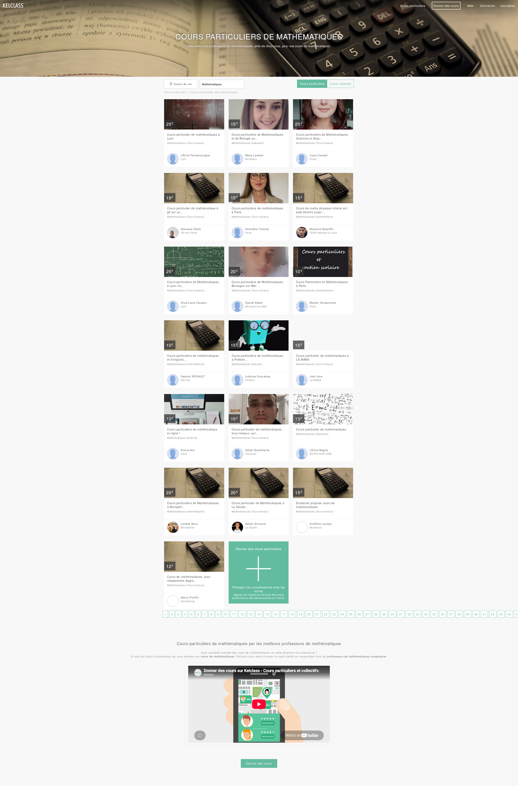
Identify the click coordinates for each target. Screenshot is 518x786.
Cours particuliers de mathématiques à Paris (257, 210)
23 (334, 614)
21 (317, 614)
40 (476, 614)
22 (325, 614)
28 (376, 614)
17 (284, 614)
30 (392, 614)
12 (242, 614)
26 (359, 614)
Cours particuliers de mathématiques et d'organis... (193, 357)
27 (367, 614)
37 (451, 614)
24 (342, 614)
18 (292, 614)
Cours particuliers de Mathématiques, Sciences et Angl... (322, 136)
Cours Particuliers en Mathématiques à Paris (322, 284)
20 (309, 614)
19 (300, 614)
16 (275, 614)
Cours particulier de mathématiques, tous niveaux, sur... (257, 431)
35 (434, 614)
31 (400, 614)
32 (409, 614)
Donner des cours (446, 6)
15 (267, 614)
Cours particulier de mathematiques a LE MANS (322, 357)
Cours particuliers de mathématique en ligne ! (192, 431)
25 (350, 614)
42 (492, 614)
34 (426, 614)
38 (459, 614)
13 (250, 614)
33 (417, 614)
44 (509, 614)
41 (484, 614)
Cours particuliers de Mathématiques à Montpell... (193, 505)
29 (384, 614)
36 (442, 614)
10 (225, 614)
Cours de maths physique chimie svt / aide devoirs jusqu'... (322, 210)
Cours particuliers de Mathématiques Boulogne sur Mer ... (257, 284)
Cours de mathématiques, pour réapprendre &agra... (189, 579)
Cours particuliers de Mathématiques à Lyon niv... (193, 284)
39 (467, 614)
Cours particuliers (412, 6)
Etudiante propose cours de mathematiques (315, 505)
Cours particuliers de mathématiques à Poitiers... (257, 357)
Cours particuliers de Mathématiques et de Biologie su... (257, 136)
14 (259, 614)
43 (501, 614)
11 (234, 614)
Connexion (487, 6)
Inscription (508, 6)
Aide (470, 6)
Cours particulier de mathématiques (321, 429)
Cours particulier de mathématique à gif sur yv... (192, 210)
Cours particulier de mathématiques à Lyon (193, 136)
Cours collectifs (340, 84)
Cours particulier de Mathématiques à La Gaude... (258, 505)
